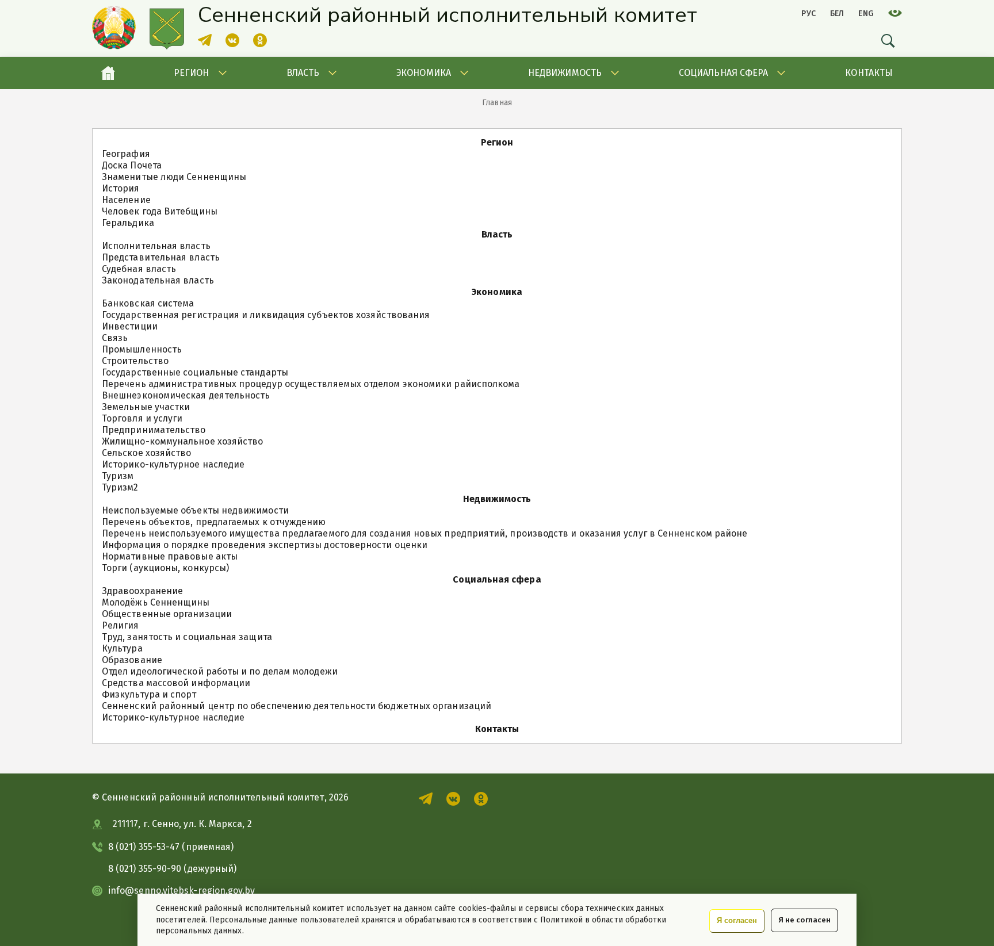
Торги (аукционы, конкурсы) (165, 567)
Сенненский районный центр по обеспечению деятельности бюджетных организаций (296, 705)
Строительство (135, 360)
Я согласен (737, 920)
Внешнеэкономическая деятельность (186, 395)
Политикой (561, 920)
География (126, 153)
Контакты (869, 72)
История (121, 188)
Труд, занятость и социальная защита (187, 636)
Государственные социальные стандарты (195, 372)
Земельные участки (146, 406)
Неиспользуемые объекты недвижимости (195, 510)
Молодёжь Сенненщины (156, 602)
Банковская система (148, 303)
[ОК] (260, 44)
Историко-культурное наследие (173, 464)
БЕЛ (837, 13)
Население (126, 199)
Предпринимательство (154, 429)
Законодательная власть (158, 280)
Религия (120, 625)
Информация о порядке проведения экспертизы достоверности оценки (264, 544)
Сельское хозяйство (146, 452)
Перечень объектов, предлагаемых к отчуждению (214, 521)
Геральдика (128, 222)
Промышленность (142, 349)
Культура (122, 648)
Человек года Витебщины (159, 211)
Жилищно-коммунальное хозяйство (182, 441)
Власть (302, 72)
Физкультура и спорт (149, 694)
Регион (191, 72)
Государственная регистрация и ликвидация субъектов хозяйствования (266, 314)
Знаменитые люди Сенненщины (174, 176)
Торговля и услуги (142, 418)
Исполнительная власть (156, 245)
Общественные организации (167, 613)
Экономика (423, 72)
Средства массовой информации (176, 682)
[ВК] (232, 44)
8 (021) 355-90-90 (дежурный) (172, 868)
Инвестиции (130, 326)
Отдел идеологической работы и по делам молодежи (220, 671)
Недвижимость (565, 72)
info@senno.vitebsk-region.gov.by (181, 890)
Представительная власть (161, 257)
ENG (866, 13)
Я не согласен (804, 920)
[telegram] (205, 44)
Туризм (117, 475)
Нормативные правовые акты (170, 556)
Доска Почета (132, 165)
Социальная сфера (723, 72)
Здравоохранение (142, 590)
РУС (808, 13)
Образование (132, 659)
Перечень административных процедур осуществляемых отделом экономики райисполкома (310, 383)
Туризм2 (120, 487)
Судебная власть (139, 268)
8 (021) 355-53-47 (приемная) (171, 846)
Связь (115, 337)
